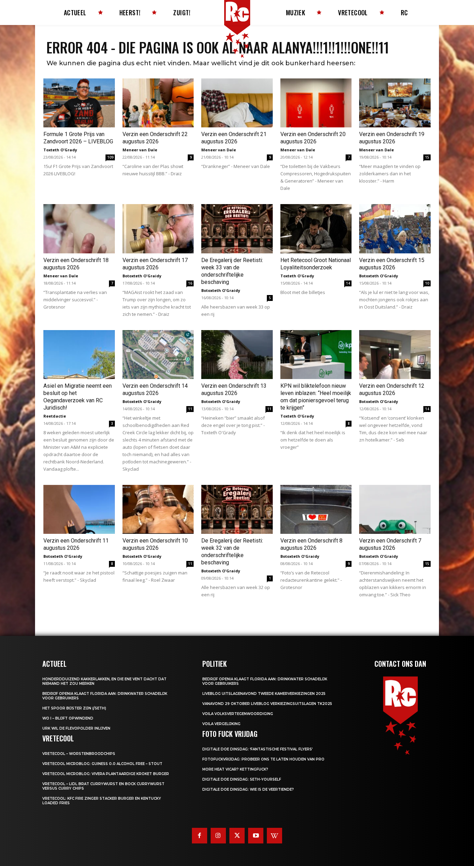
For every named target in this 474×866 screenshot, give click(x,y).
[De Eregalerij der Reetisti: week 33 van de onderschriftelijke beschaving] (237, 228)
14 (348, 283)
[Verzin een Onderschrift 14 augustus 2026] (158, 354)
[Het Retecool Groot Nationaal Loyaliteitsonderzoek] (316, 228)
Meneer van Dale (139, 149)
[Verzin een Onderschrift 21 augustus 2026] (237, 102)
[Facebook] (199, 835)
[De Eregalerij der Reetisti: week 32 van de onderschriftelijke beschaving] (237, 509)
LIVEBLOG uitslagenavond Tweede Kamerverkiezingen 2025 (263, 693)
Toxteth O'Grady (60, 149)
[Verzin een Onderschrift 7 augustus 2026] (395, 509)
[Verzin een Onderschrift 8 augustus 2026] (316, 509)
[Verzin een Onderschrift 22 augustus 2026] (158, 102)
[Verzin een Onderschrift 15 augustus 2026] (395, 228)
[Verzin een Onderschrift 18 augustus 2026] (79, 228)
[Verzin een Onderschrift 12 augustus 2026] (395, 354)
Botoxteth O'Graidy (141, 275)
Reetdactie (54, 416)
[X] (237, 835)
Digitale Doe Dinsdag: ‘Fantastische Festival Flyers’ (257, 749)
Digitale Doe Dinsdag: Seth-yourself (241, 779)
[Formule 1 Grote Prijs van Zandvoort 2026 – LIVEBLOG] (79, 102)
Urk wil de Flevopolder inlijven (76, 728)
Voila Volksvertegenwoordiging (237, 714)
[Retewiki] (274, 835)
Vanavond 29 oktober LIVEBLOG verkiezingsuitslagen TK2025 (267, 703)
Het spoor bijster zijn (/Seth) (74, 708)
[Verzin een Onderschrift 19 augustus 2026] (395, 102)
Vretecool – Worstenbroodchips (78, 753)
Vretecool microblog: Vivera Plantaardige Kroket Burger (105, 774)
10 (427, 283)
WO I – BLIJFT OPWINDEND (67, 718)
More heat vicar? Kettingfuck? (235, 769)
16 (190, 283)
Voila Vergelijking (221, 724)
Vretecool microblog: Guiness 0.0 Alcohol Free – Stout (102, 764)
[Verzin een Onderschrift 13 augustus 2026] (237, 354)
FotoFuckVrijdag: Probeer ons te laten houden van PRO (263, 759)
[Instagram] (218, 835)
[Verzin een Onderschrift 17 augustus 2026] (158, 228)
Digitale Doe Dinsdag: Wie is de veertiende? (248, 789)
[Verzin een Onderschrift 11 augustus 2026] (79, 509)
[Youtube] (255, 835)
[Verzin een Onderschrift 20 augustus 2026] (316, 102)
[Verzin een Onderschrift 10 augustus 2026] (158, 509)
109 (110, 157)
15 (427, 157)
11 (190, 408)
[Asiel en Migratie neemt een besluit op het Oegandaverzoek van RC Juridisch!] (79, 354)
